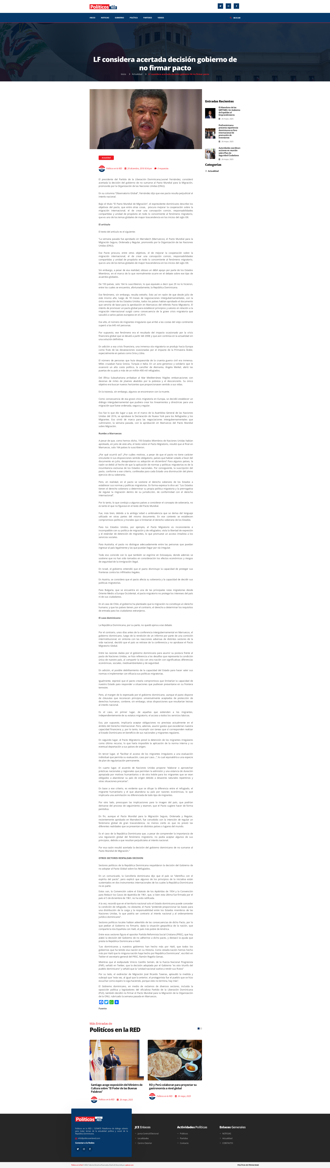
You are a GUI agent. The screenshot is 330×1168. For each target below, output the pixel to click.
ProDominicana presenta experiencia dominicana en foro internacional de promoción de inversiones (228, 131)
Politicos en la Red (77, 1165)
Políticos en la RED (114, 168)
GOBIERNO (119, 17)
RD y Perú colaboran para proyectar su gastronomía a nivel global (114, 1086)
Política (134, 17)
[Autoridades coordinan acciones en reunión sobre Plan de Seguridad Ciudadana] (210, 154)
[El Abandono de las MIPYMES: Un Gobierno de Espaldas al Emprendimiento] (210, 113)
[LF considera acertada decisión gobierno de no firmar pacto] (146, 119)
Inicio (123, 74)
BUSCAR (236, 18)
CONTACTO (227, 1143)
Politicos (184, 1133)
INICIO (92, 17)
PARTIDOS (147, 17)
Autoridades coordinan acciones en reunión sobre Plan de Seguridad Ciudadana (229, 152)
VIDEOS (161, 17)
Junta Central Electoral (148, 1133)
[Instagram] (228, 6)
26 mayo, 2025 (227, 119)
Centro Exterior (145, 1143)
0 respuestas (163, 168)
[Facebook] (236, 6)
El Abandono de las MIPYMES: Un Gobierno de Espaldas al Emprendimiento (229, 111)
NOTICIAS (105, 17)
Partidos (184, 1138)
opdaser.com (129, 1165)
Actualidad (137, 74)
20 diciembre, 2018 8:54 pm (139, 168)
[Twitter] (220, 6)
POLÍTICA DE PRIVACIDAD (248, 1165)
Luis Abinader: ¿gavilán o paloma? (170, 1080)
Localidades (143, 1138)
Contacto (184, 1143)
